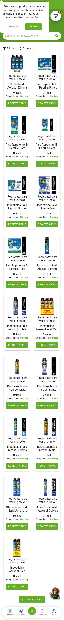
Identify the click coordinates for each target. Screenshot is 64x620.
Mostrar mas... (32, 599)
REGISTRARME (17, 103)
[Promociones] (32, 611)
